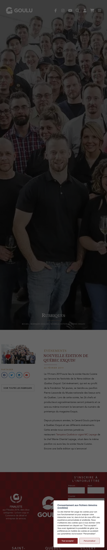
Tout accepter (68, 541)
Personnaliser (89, 541)
